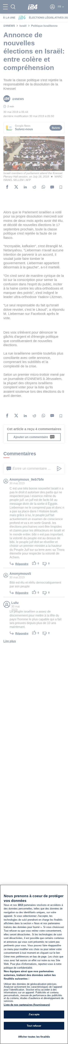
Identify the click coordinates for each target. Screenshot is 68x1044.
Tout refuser (34, 1025)
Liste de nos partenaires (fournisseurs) (27, 1004)
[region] (34, 964)
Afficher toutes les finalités (34, 1036)
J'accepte (34, 1014)
